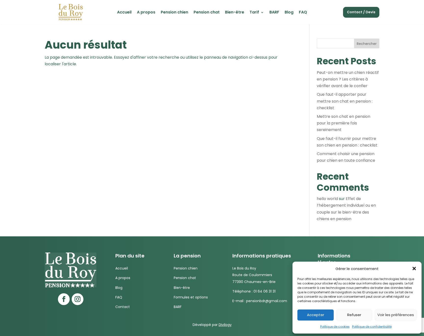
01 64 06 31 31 (264, 291)
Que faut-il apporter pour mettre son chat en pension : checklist (344, 101)
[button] (414, 268)
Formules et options (191, 297)
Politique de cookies (335, 326)
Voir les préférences (395, 314)
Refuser (354, 314)
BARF (274, 13)
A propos (146, 13)
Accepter (315, 314)
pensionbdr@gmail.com (266, 300)
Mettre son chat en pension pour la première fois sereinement (343, 123)
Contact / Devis (361, 12)
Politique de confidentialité (372, 326)
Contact (122, 306)
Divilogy (225, 324)
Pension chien (174, 13)
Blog (289, 13)
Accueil (124, 13)
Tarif (254, 13)
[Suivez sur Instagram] (77, 299)
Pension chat (207, 13)
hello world (327, 199)
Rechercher (367, 43)
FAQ (303, 13)
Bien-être (234, 13)
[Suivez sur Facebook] (64, 299)
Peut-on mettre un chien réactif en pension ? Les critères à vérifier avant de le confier (348, 79)
